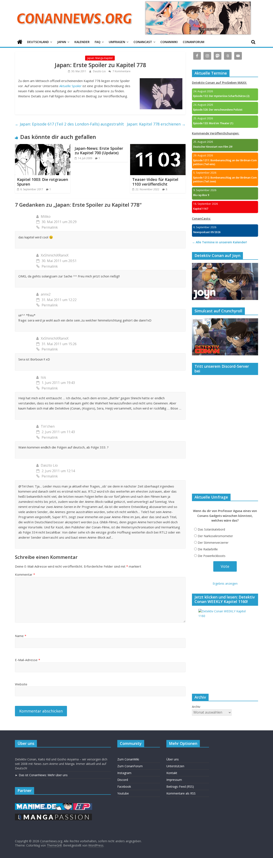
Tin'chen (48, 426)
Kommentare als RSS (181, 793)
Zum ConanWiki (128, 759)
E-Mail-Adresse (27, 660)
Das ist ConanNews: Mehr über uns (43, 775)
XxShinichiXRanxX (54, 255)
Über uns (172, 759)
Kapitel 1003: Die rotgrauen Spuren (42, 182)
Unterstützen (175, 766)
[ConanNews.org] (20, 42)
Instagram (124, 773)
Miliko (46, 216)
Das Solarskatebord (211, 529)
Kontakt (171, 773)
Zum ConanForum (130, 766)
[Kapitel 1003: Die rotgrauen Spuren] (42, 146)
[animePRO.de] (82, 805)
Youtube (123, 793)
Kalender (82, 42)
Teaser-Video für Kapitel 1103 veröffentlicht (155, 182)
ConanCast (143, 42)
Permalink (50, 227)
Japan (61, 42)
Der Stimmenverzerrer (213, 543)
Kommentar (25, 574)
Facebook (124, 786)
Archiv (196, 707)
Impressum (174, 780)
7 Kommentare (121, 71)
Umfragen (117, 42)
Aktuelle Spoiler (70, 86)
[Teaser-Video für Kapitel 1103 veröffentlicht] (158, 146)
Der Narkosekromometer (215, 536)
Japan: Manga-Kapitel (100, 58)
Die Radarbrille (208, 549)
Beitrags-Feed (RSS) (180, 786)
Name (20, 636)
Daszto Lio (99, 71)
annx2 (46, 294)
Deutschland (38, 42)
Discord (122, 780)
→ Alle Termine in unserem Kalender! (219, 242)
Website (21, 684)
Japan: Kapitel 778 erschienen (156, 124)
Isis (43, 377)
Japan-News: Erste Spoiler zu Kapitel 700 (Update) (99, 151)
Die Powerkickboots (211, 556)
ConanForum (193, 42)
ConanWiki (169, 42)
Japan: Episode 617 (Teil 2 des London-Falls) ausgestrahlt (69, 124)
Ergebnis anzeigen (225, 583)
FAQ (97, 42)
